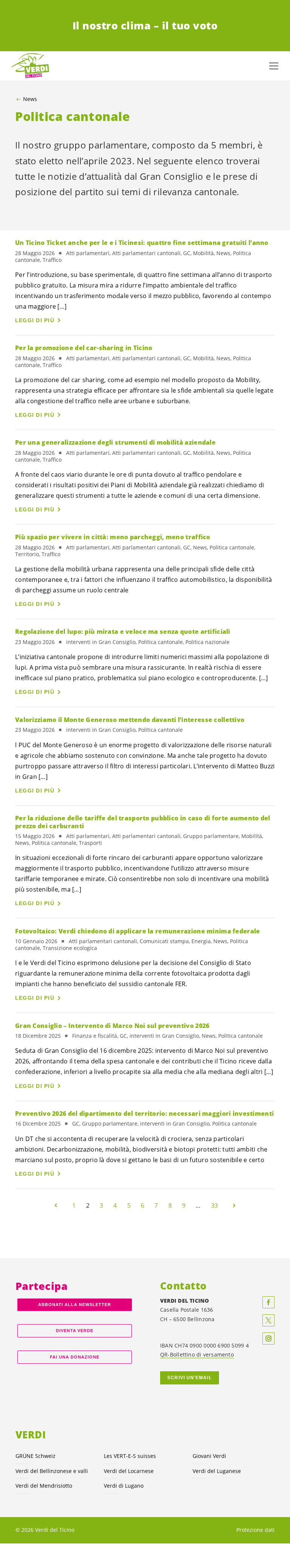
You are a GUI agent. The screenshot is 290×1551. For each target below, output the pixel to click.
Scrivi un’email (189, 1377)
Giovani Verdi (209, 1455)
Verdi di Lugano (123, 1485)
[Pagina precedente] (56, 1205)
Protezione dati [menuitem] (255, 1529)
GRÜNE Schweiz (35, 1455)
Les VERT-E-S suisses (130, 1455)
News (30, 99)
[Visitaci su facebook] (268, 1302)
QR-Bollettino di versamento (197, 1354)
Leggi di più (34, 320)
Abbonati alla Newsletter (74, 1304)
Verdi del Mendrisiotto (43, 1485)
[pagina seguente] (234, 1205)
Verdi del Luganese (217, 1471)
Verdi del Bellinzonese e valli (51, 1471)
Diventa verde (75, 1330)
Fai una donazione (74, 1357)
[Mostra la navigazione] (273, 65)
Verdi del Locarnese (129, 1471)
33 (214, 1205)
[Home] (30, 66)
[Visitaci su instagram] (268, 1338)
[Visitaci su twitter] (268, 1320)
